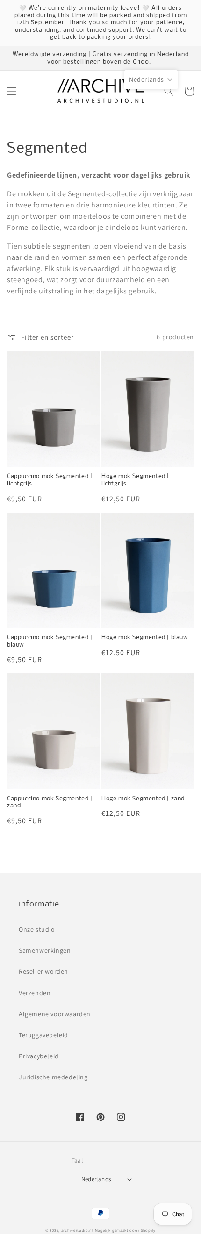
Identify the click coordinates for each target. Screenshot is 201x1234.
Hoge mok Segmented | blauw (144, 638)
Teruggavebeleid (43, 1035)
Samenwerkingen (45, 950)
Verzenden (34, 993)
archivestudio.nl (77, 1230)
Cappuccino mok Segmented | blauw (50, 641)
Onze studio (37, 929)
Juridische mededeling (53, 1077)
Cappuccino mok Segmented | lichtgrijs (50, 480)
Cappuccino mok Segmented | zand (50, 802)
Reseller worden (43, 971)
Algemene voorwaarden (55, 1014)
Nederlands (96, 1179)
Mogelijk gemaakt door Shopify (125, 1230)
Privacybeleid (39, 1056)
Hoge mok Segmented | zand (143, 799)
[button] (11, 91)
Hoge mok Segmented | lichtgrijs (135, 480)
